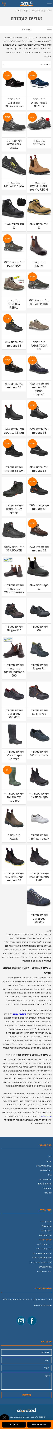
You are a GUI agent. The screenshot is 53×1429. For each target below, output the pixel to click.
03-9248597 (40, 1305)
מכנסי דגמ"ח (46, 1226)
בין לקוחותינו (46, 1170)
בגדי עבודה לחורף (44, 1248)
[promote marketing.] (26, 1409)
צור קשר (48, 1192)
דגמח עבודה (46, 1230)
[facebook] (32, 1320)
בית (50, 1156)
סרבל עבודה (46, 1221)
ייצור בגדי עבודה (44, 1271)
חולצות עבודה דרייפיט (42, 1257)
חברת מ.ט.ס (46, 1116)
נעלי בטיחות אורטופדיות (41, 1262)
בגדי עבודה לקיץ (44, 1244)
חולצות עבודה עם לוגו (42, 1253)
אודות (49, 1161)
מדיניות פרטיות (45, 1183)
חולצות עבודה (45, 1235)
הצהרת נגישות (45, 1179)
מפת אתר (47, 1188)
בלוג (50, 1174)
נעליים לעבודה (45, 1239)
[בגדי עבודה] (26, 3)
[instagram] (21, 1320)
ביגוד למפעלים (45, 1266)
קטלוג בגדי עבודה (44, 1165)
